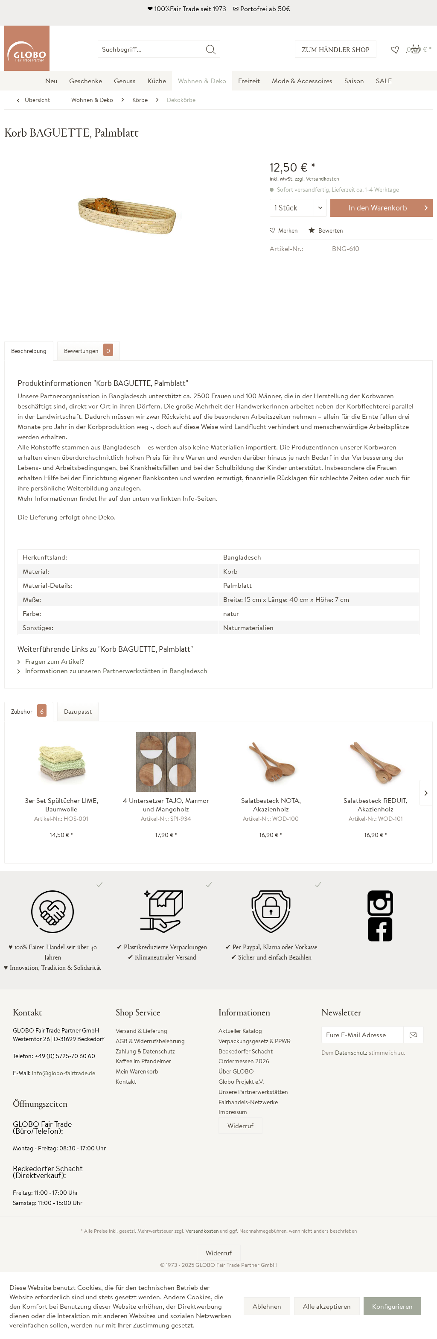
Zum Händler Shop (336, 49)
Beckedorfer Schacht (245, 1051)
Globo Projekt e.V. (241, 1081)
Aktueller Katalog (240, 1031)
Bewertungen (87, 351)
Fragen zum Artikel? (53, 661)
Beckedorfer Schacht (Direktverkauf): (48, 1172)
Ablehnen (267, 1306)
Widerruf (240, 1125)
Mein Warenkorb (137, 1071)
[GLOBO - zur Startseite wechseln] (27, 48)
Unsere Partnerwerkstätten (253, 1092)
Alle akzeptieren (327, 1306)
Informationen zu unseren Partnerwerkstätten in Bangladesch (115, 670)
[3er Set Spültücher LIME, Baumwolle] (61, 762)
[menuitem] (220, 49)
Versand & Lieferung (141, 1031)
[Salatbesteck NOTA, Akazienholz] (271, 762)
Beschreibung (29, 351)
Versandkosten (202, 1230)
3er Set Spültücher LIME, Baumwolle (61, 804)
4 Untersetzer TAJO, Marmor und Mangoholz (166, 804)
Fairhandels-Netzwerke (248, 1102)
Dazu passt (78, 711)
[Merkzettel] (393, 49)
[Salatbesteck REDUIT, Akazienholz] (376, 762)
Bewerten (330, 230)
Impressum (232, 1112)
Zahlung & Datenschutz (145, 1051)
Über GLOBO (236, 1071)
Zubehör (27, 711)
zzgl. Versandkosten (317, 178)
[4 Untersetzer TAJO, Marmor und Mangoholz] (166, 762)
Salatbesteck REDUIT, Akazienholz (376, 804)
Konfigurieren (392, 1306)
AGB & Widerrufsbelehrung (150, 1041)
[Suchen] (211, 49)
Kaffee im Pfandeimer (143, 1061)
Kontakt (126, 1081)
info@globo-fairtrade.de (63, 1073)
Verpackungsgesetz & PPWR (254, 1041)
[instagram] (380, 903)
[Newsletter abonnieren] (413, 1034)
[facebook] (380, 929)
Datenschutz (351, 1052)
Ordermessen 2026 (243, 1061)
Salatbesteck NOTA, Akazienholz (271, 804)
